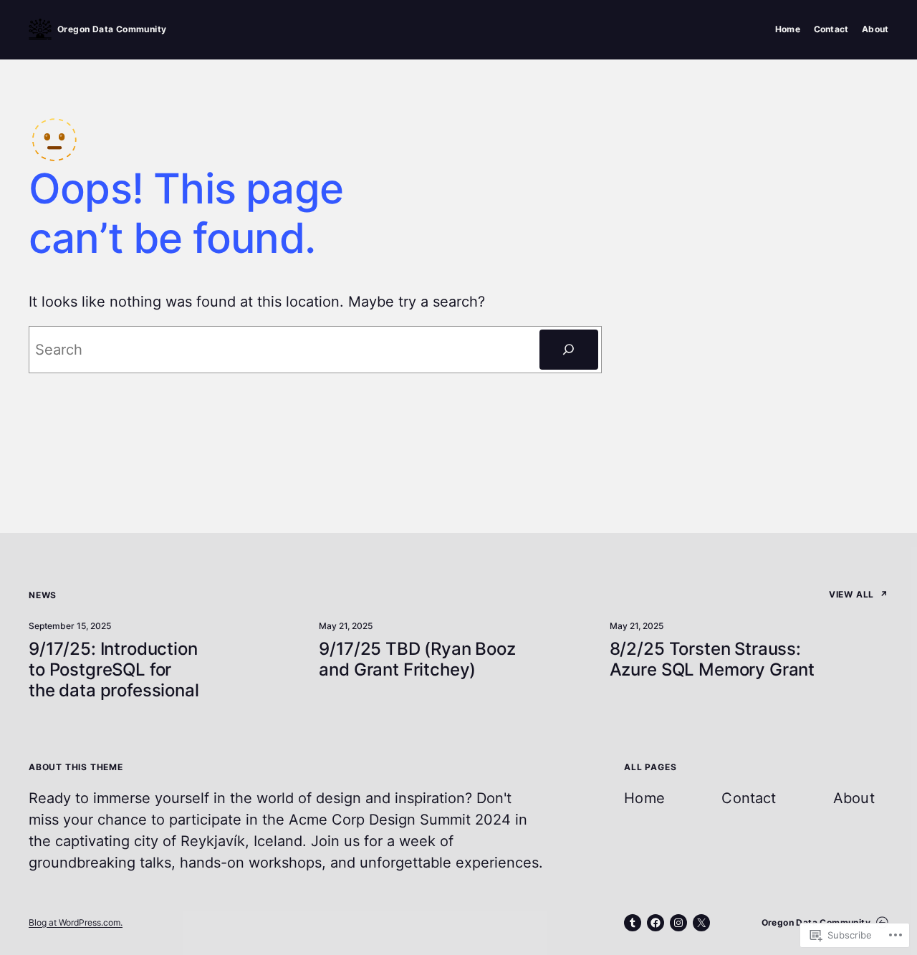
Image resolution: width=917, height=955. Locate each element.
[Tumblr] (632, 922)
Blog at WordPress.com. (76, 922)
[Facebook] (655, 922)
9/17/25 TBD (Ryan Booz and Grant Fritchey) (417, 659)
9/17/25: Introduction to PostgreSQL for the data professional (114, 670)
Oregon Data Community (111, 29)
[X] (701, 922)
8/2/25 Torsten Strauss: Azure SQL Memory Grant (712, 659)
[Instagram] (678, 922)
